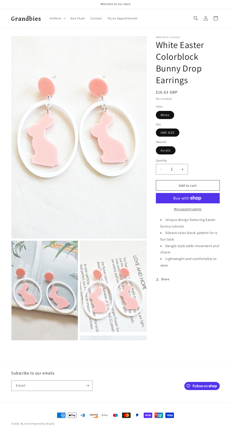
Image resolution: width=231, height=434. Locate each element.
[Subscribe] (87, 385)
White (165, 115)
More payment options (188, 209)
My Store (26, 423)
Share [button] (165, 279)
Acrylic (166, 150)
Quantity (161, 160)
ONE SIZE (168, 133)
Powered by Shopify (43, 423)
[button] (57, 18)
